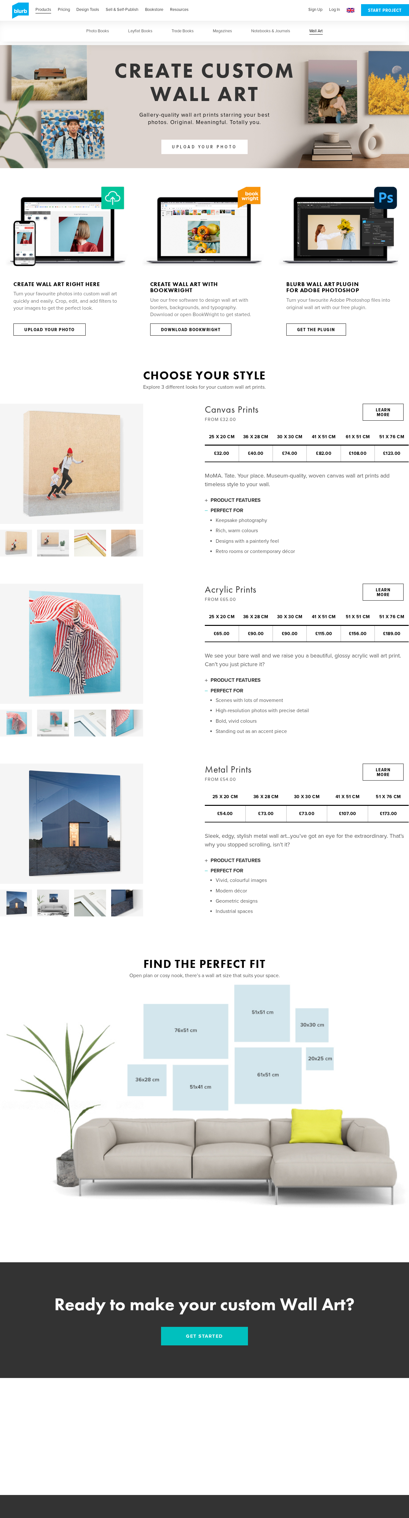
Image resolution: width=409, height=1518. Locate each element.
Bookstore (154, 9)
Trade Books (183, 31)
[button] (350, 10)
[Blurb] (18, 13)
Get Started (204, 1336)
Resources (179, 9)
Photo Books (97, 31)
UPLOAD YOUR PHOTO (204, 147)
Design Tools (87, 9)
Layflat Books (140, 31)
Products (43, 9)
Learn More (383, 412)
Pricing (64, 9)
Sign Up (315, 9)
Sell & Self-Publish (122, 9)
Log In (334, 9)
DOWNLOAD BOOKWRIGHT (191, 330)
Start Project (385, 10)
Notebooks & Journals (270, 31)
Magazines (222, 31)
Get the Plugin (316, 330)
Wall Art (316, 31)
